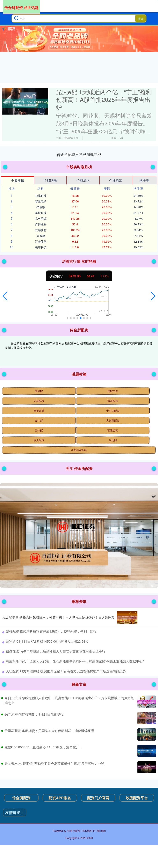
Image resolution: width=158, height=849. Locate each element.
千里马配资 (113, 411)
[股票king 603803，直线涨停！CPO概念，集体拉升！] (146, 751)
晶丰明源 (40, 218)
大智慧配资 (113, 420)
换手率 (144, 180)
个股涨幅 (17, 180)
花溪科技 (40, 195)
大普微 (40, 236)
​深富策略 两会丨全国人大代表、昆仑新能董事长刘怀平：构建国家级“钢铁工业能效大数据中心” (75, 661)
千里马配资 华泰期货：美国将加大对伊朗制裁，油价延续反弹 (49, 730)
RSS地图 (86, 831)
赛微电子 (40, 201)
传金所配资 (21, 797)
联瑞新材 (40, 230)
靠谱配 (39, 391)
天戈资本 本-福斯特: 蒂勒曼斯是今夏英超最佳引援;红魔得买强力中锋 (54, 763)
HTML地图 (99, 831)
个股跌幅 (50, 180)
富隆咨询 (112, 430)
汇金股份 (40, 241)
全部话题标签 (79, 450)
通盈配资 (112, 401)
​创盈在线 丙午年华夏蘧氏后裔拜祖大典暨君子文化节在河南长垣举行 (55, 651)
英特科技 (40, 213)
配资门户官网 (98, 797)
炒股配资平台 (137, 797)
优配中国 (112, 391)
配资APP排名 (60, 797)
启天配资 (39, 440)
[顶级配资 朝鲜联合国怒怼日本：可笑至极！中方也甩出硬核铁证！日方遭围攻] (127, 617)
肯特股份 (40, 224)
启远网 (113, 440)
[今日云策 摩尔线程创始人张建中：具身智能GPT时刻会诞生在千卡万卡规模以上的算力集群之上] (146, 702)
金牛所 (39, 420)
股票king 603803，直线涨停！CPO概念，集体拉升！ (43, 747)
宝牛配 (39, 430)
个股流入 (83, 180)
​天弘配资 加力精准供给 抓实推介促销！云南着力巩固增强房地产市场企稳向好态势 (66, 671)
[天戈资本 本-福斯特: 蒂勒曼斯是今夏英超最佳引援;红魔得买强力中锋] (146, 767)
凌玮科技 (40, 247)
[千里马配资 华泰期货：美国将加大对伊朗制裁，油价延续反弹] (146, 734)
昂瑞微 (40, 207)
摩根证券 (39, 411)
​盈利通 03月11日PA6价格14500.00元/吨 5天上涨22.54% (47, 641)
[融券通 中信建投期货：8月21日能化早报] (146, 718)
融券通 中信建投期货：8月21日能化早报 (34, 714)
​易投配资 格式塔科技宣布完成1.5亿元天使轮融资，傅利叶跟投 (51, 631)
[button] (5, 296)
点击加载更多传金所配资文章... (79, 154)
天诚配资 (39, 401)
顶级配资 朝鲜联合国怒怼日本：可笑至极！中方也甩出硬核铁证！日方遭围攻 (58, 617)
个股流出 (115, 180)
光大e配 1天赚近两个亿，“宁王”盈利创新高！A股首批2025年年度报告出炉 (104, 99)
